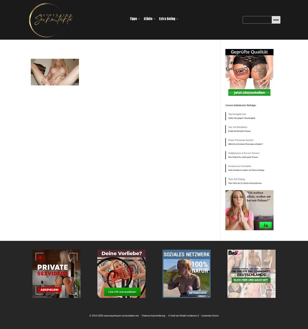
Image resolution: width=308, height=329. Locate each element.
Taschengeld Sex (237, 114)
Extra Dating (167, 19)
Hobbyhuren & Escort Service (244, 153)
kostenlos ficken (210, 315)
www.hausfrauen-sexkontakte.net (121, 315)
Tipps (133, 19)
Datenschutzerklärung (153, 315)
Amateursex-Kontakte (239, 166)
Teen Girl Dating (236, 179)
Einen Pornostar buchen (240, 140)
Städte (148, 19)
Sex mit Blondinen (237, 127)
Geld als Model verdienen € (184, 315)
